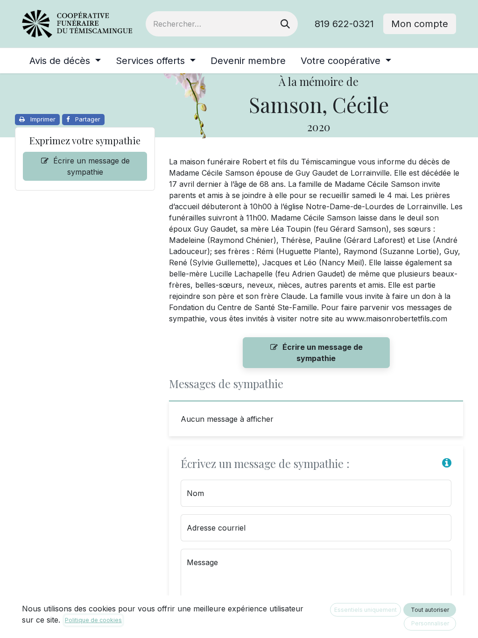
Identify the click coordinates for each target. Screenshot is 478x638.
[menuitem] (65, 60)
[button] (446, 462)
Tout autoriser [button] (430, 609)
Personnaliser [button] (430, 623)
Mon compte (419, 23)
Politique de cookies (93, 620)
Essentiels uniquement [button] (365, 609)
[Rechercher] (285, 23)
